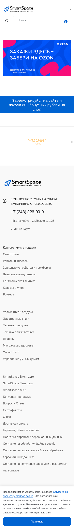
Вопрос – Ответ (13, 403)
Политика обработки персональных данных (33, 437)
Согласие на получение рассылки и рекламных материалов (35, 466)
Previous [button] (2, 141)
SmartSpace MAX (14, 390)
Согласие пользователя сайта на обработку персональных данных (33, 453)
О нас (7, 416)
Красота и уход (13, 287)
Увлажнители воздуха (18, 312)
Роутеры (9, 294)
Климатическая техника (19, 281)
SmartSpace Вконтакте (18, 376)
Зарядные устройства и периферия (27, 267)
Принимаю (37, 521)
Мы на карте (21, 229)
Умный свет (11, 352)
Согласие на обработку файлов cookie (29, 443)
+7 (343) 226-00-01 (28, 211)
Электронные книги (16, 318)
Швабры (8, 338)
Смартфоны (11, 254)
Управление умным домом (21, 359)
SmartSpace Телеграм (18, 383)
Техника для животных (18, 332)
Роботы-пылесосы (15, 261)
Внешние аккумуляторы (19, 274)
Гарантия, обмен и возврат (21, 430)
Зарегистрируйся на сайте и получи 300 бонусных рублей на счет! (37, 104)
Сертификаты (12, 410)
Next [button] (72, 141)
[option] (37, 141)
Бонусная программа (17, 396)
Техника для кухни (15, 325)
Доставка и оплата (15, 423)
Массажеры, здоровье (18, 345)
